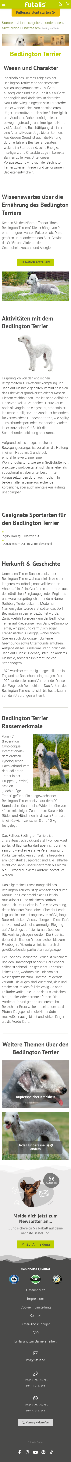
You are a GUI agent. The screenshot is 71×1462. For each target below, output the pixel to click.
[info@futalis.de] (35, 1353)
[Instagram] (28, 1452)
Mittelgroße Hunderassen (21, 28)
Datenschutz (35, 1290)
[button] (3, 4)
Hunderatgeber (29, 23)
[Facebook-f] (20, 1452)
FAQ (36, 1333)
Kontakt (35, 1316)
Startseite (9, 23)
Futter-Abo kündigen (35, 1324)
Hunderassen (53, 23)
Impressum (35, 1299)
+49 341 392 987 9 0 (35, 1380)
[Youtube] (36, 1452)
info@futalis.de (35, 1360)
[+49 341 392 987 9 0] (35, 1373)
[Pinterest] (43, 1452)
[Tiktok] (51, 1452)
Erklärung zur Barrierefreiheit (35, 1341)
